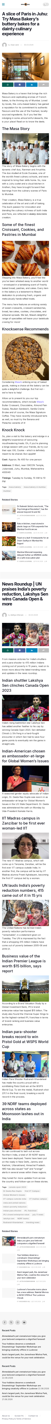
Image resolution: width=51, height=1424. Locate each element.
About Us (6, 1416)
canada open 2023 (17, 1187)
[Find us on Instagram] (17, 1322)
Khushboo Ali (24, 1267)
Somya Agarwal (25, 533)
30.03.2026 (28, 45)
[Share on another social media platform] (43, 84)
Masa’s (18, 382)
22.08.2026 (42, 1247)
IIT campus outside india (14, 1199)
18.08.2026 (39, 561)
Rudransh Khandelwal (13, 1222)
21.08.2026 (42, 1281)
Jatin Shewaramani (27, 515)
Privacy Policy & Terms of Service (16, 1419)
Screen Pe (19, 1416)
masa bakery (15, 487)
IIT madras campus (38, 1199)
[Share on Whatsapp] (7, 84)
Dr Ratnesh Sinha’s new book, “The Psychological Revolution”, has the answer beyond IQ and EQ (32, 509)
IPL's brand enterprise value (16, 1215)
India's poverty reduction (15, 1207)
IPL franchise (30, 1211)
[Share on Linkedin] (32, 84)
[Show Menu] (3, 4)
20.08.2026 (42, 515)
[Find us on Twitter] (11, 1322)
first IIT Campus (32, 1191)
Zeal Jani (15, 45)
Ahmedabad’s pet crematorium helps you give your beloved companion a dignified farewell (31, 1240)
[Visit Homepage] (25, 4)
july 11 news (38, 1215)
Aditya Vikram (17, 615)
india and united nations (14, 1203)
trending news (32, 1222)
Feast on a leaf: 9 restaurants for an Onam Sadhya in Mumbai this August (33, 540)
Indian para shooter (12, 1211)
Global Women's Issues (14, 1195)
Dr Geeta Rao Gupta (12, 1191)
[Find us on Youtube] (24, 1322)
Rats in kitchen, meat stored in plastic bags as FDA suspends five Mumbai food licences (32, 526)
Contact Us (33, 1416)
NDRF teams (23, 1218)
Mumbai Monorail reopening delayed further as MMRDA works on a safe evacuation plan (32, 555)
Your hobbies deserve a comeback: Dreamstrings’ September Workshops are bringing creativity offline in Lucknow (21, 1347)
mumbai (7, 491)
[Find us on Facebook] (4, 1322)
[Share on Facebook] (20, 84)
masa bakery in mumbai (35, 487)
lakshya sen (8, 1218)
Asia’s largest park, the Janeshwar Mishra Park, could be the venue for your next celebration (33, 1275)
